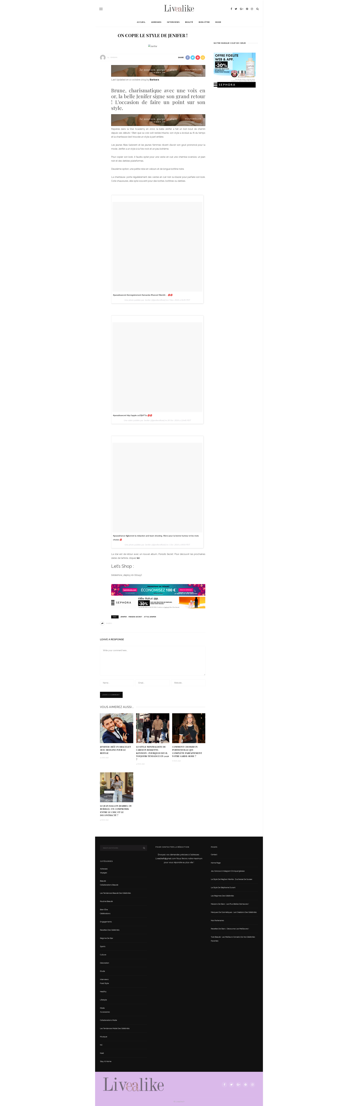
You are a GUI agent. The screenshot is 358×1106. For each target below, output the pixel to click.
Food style (104, 983)
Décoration (104, 963)
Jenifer (123, 617)
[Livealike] (133, 1084)
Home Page (216, 863)
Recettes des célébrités (109, 930)
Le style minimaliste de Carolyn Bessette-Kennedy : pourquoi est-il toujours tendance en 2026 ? (152, 753)
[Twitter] (236, 9)
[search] (257, 9)
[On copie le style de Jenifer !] (152, 46)
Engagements (106, 922)
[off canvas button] (101, 9)
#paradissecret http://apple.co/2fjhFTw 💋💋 (132, 415)
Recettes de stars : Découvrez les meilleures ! (230, 929)
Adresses (156, 22)
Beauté (189, 22)
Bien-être (204, 22)
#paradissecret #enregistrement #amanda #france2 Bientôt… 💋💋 (143, 295)
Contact (214, 854)
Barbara (113, 57)
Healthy (103, 991)
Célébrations (105, 913)
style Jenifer (150, 617)
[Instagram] (251, 9)
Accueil (141, 22)
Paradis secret (135, 617)
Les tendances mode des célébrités (114, 1028)
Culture (103, 955)
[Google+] (242, 9)
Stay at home (105, 1061)
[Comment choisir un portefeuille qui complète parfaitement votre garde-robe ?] (188, 728)
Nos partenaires (217, 920)
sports (102, 946)
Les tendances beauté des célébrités (115, 893)
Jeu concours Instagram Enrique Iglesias (228, 871)
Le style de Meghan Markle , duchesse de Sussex (231, 879)
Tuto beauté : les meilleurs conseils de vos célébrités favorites (233, 939)
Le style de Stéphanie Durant (223, 887)
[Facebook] (231, 9)
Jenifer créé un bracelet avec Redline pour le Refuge (115, 749)
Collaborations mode (108, 1020)
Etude (102, 971)
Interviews (173, 22)
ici (138, 558)
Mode (218, 22)
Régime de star (106, 938)
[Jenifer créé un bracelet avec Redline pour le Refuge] (116, 728)
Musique (103, 1037)
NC (101, 1045)
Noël (102, 1053)
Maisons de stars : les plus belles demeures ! (230, 904)
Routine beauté (106, 901)
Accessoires (105, 1012)
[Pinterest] (247, 9)
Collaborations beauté (109, 885)
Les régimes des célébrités (222, 896)
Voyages (103, 873)
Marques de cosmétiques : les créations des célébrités (234, 912)
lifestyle (103, 1000)
